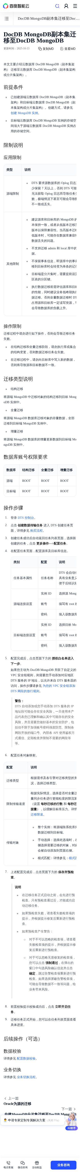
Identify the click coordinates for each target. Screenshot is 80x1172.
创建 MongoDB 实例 (24, 113)
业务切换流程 (26, 1077)
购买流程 (36, 530)
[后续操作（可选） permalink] (47, 1039)
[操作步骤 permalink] (27, 508)
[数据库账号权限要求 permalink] (52, 457)
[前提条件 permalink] (27, 87)
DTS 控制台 (26, 517)
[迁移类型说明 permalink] (37, 379)
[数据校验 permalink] (26, 1051)
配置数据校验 (26, 1058)
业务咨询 (63, 1165)
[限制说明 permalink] (27, 145)
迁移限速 (37, 814)
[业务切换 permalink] (26, 1069)
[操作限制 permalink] (26, 326)
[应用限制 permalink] (26, 157)
